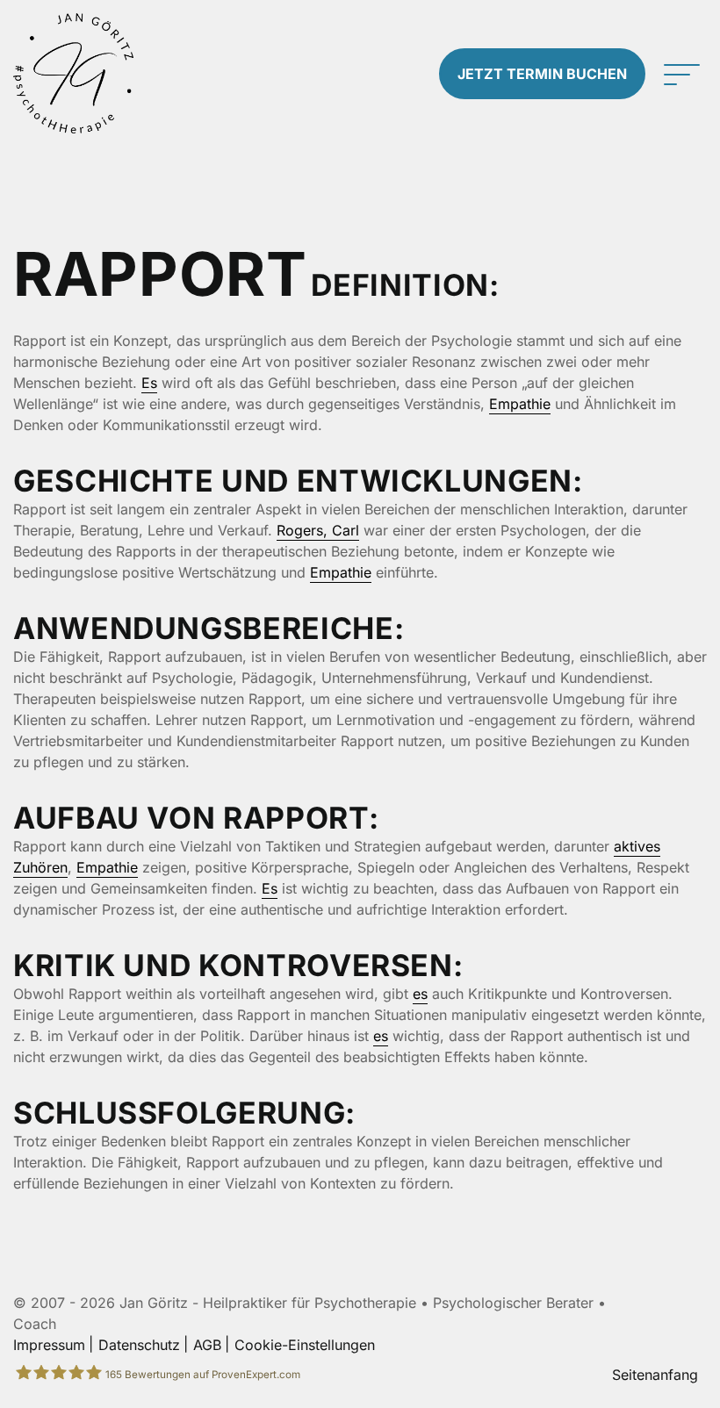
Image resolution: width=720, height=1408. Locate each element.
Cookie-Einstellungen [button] (304, 1345)
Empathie (520, 404)
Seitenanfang (655, 1374)
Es (149, 383)
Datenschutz (139, 1345)
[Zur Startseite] (90, 73)
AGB (207, 1345)
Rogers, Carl (318, 530)
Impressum (49, 1345)
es (420, 993)
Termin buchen (542, 74)
